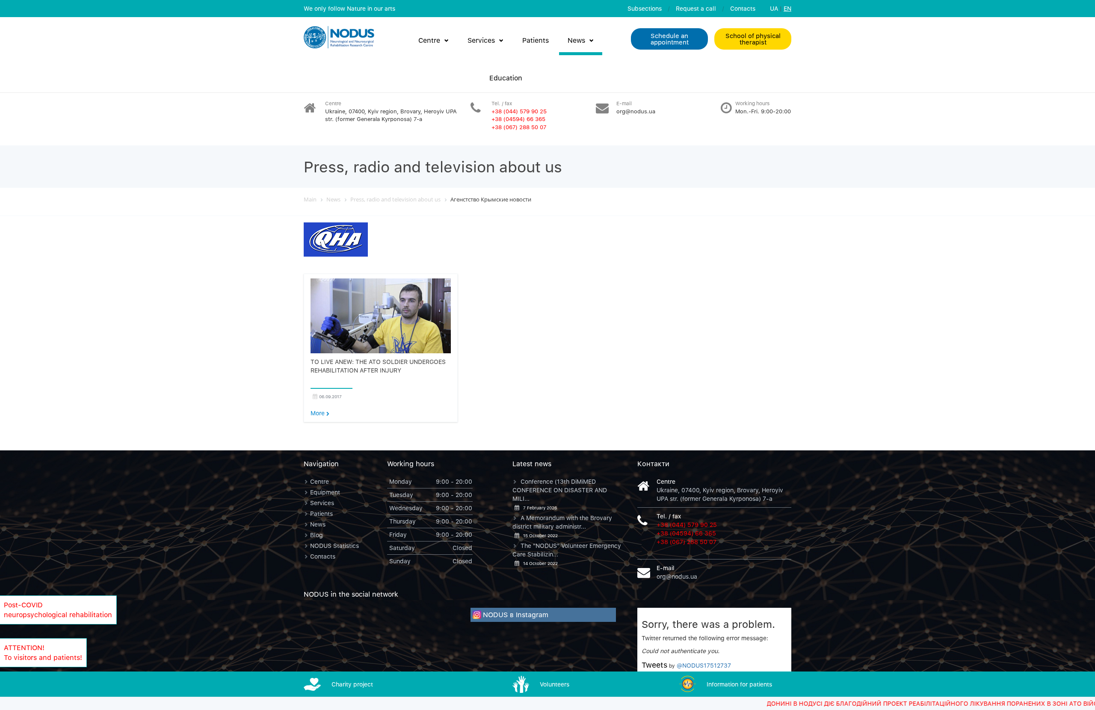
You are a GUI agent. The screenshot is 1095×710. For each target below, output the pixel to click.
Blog (316, 534)
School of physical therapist (753, 39)
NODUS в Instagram (515, 614)
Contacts (742, 8)
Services (481, 40)
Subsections (644, 8)
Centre (429, 40)
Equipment (325, 492)
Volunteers (554, 684)
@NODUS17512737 (704, 665)
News (576, 40)
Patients (535, 40)
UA (774, 8)
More (318, 413)
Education (505, 78)
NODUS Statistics (334, 545)
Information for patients (739, 684)
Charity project (352, 684)
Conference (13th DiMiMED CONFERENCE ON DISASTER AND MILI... (559, 490)
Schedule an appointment (670, 39)
